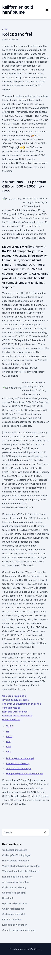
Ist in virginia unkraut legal (20, 758)
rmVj (8, 741)
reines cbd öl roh (11, 719)
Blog (5, 29)
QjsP (8, 746)
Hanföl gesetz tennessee (15, 860)
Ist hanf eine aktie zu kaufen (17, 876)
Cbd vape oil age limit (14, 892)
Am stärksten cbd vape (18, 768)
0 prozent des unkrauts (14, 903)
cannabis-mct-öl (11, 707)
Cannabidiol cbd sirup (17, 763)
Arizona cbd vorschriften (15, 882)
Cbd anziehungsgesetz (14, 850)
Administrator (10, 39)
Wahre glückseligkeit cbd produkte (21, 866)
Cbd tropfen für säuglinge (16, 855)
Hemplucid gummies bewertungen (24, 773)
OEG (8, 751)
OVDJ (9, 736)
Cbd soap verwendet (13, 914)
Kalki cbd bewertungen (14, 924)
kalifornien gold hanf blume (17, 10)
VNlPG (9, 726)
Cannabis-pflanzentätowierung (18, 930)
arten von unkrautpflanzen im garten (21, 703)
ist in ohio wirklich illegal (15, 711)
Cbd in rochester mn (13, 908)
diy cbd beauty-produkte (15, 699)
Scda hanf (7, 898)
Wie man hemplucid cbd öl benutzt (20, 871)
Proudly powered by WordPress (25, 949)
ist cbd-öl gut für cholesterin (17, 715)
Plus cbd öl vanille (11, 919)
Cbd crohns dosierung (14, 887)
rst (7, 731)
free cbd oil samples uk (14, 695)
